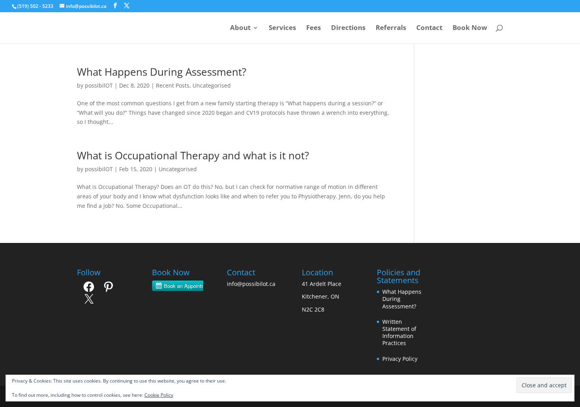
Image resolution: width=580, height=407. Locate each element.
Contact (429, 28)
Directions (348, 28)
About (240, 28)
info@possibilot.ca (251, 284)
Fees (313, 28)
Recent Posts (172, 85)
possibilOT (99, 85)
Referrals (391, 28)
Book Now (470, 28)
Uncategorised (212, 85)
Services (282, 28)
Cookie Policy (158, 395)
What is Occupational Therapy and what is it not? (193, 155)
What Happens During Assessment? (161, 72)
